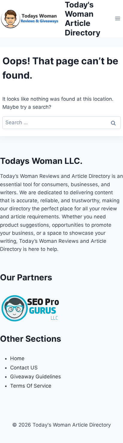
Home (17, 358)
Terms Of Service (30, 386)
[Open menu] (117, 18)
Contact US (24, 368)
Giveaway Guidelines (35, 377)
